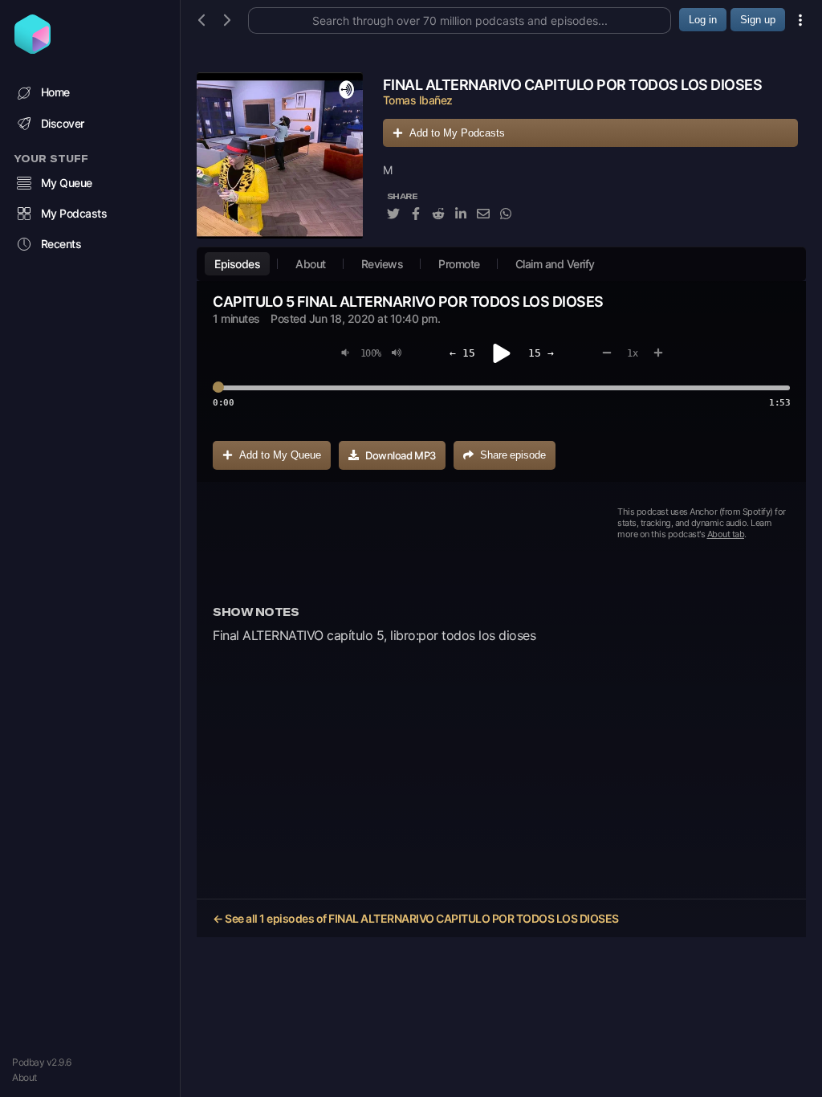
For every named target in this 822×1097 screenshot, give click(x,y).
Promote (459, 264)
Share (513, 455)
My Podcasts (74, 213)
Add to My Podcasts (457, 133)
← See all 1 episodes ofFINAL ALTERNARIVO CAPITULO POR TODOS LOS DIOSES (416, 918)
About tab (726, 534)
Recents (61, 244)
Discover (62, 123)
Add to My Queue (280, 455)
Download (400, 455)
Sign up (757, 20)
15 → (541, 353)
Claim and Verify (555, 264)
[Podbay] (32, 49)
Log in (703, 20)
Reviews (382, 264)
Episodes (237, 264)
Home (55, 92)
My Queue (66, 183)
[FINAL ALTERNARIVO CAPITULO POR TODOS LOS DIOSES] (280, 155)
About (24, 1077)
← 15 (462, 353)
